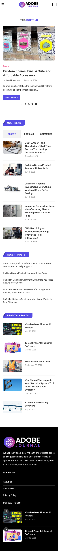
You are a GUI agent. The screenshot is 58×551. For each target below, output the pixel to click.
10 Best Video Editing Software (36, 404)
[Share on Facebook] (25, 104)
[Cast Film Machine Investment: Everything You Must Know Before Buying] (12, 188)
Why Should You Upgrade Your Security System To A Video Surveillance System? (39, 385)
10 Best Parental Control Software (38, 345)
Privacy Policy (9, 495)
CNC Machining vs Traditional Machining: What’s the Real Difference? (37, 233)
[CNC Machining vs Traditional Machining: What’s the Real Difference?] (12, 233)
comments (46, 134)
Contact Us (8, 488)
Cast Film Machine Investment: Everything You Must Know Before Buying (38, 188)
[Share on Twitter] (29, 103)
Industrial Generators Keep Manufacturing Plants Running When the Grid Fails (39, 211)
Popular (29, 134)
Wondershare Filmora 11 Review (38, 326)
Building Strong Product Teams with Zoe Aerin (38, 167)
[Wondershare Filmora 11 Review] (12, 329)
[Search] (54, 4)
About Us (7, 482)
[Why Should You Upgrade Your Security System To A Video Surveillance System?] (12, 385)
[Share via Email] (36, 104)
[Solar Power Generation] (12, 366)
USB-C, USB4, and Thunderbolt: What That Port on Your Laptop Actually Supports (38, 147)
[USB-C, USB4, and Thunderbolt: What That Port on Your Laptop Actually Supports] (12, 147)
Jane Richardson (13, 80)
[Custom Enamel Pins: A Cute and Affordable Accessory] (29, 43)
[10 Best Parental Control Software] (12, 347)
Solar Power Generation (38, 361)
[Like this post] (22, 104)
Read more (10, 97)
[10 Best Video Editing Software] (12, 407)
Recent (12, 134)
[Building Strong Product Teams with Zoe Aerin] (12, 170)
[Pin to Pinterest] (32, 104)
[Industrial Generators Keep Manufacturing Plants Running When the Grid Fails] (12, 211)
